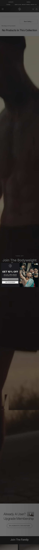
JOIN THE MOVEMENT (10, 282)
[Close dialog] (36, 264)
